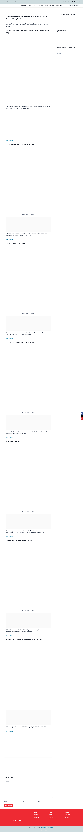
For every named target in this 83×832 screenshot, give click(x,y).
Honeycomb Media (44, 827)
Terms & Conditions (53, 819)
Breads (29, 5)
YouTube (67, 819)
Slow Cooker (59, 5)
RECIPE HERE (9, 140)
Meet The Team (6, 1)
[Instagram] (74, 2)
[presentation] (62, 22)
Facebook (67, 814)
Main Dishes (36, 816)
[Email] (80, 2)
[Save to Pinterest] (82, 418)
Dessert (34, 5)
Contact (16, 1)
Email (23, 801)
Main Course (44, 5)
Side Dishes (52, 5)
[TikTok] (78, 2)
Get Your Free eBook (66, 1)
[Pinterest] (76, 2)
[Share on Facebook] (82, 413)
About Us (42, 830)
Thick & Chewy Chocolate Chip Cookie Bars (61, 30)
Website (40, 801)
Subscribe (22, 1)
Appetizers (23, 5)
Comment (7, 781)
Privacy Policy (38, 830)
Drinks (38, 5)
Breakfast (36, 814)
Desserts (36, 819)
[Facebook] (72, 2)
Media (12, 1)
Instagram (67, 816)
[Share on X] (82, 416)
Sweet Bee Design (51, 827)
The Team (51, 817)
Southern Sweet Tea (73, 28)
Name (6, 801)
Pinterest (67, 817)
